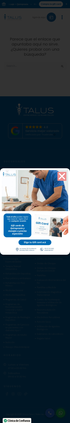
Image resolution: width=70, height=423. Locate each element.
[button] (61, 176)
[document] (35, 211)
